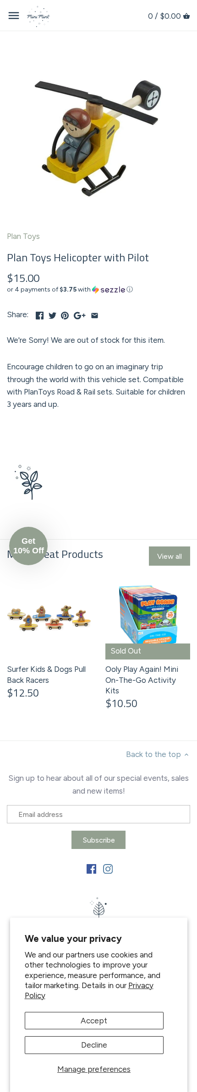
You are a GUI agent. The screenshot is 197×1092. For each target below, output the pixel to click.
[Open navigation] (14, 15)
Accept (94, 1020)
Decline (94, 1044)
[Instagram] (108, 868)
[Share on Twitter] (52, 313)
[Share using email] (94, 313)
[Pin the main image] (65, 313)
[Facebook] (91, 868)
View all (169, 556)
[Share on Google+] (80, 313)
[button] (98, 290)
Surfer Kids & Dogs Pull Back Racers (46, 675)
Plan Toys (23, 236)
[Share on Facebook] (40, 313)
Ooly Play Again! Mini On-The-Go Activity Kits (141, 680)
